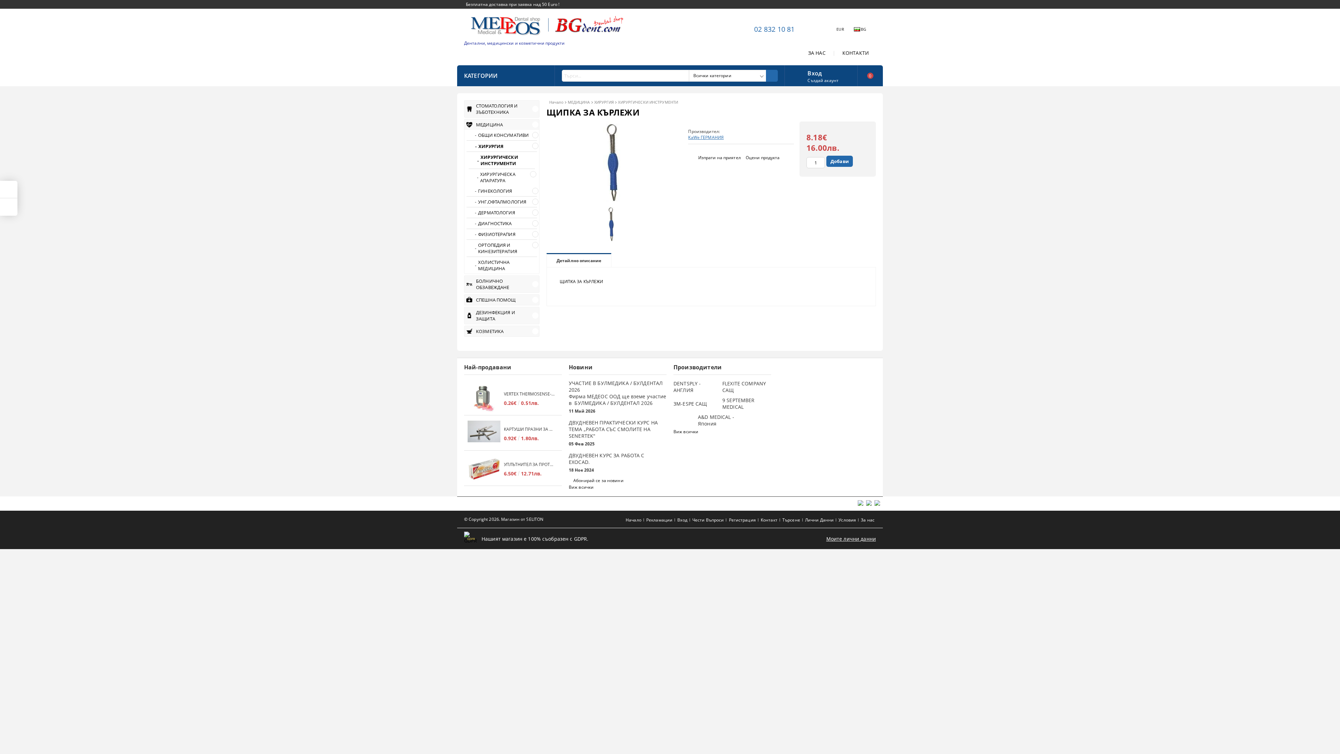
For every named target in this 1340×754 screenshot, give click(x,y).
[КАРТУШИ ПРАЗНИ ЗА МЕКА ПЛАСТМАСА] (484, 434)
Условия (847, 520)
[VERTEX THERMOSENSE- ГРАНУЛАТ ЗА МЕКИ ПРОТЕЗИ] (484, 398)
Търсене (791, 520)
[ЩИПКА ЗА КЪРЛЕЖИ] (613, 199)
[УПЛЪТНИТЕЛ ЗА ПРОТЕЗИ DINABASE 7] (484, 469)
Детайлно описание (579, 261)
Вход (814, 72)
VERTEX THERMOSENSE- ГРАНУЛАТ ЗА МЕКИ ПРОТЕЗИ (529, 394)
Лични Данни (819, 520)
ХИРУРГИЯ (604, 102)
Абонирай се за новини (598, 480)
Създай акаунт (823, 80)
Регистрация (742, 520)
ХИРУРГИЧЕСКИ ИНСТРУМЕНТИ (648, 102)
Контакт (769, 520)
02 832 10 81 (774, 29)
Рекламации (659, 520)
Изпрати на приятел (719, 158)
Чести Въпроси (708, 520)
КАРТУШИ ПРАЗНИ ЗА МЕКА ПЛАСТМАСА (529, 429)
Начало (556, 102)
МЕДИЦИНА (579, 102)
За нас (867, 520)
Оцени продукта (763, 158)
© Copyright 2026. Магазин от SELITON (503, 519)
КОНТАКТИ (855, 53)
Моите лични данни (851, 538)
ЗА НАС (817, 53)
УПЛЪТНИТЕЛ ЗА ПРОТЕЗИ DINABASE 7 (529, 464)
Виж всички (581, 487)
